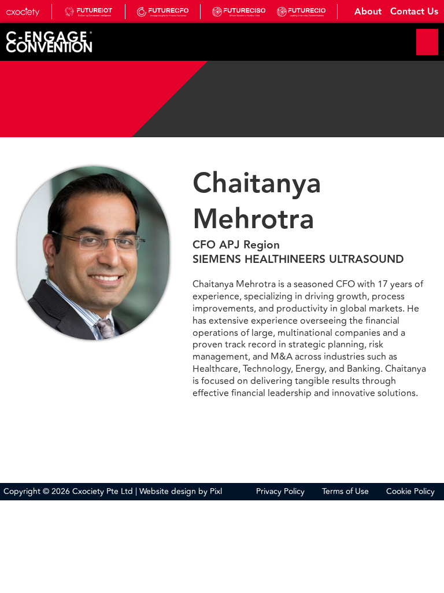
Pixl (216, 491)
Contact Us (414, 12)
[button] (427, 42)
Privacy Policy (280, 491)
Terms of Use (345, 491)
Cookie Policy (410, 491)
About (368, 12)
